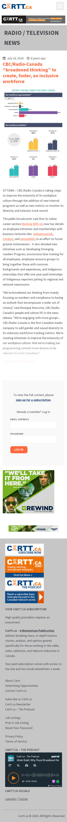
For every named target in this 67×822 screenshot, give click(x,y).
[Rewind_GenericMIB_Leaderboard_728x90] (34, 528)
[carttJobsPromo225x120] (24, 567)
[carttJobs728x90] (33, 19)
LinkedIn (10, 799)
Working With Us (32, 224)
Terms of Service (16, 741)
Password (17, 433)
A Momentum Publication (37, 631)
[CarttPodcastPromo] (24, 584)
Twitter (23, 799)
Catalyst (8, 239)
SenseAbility (28, 239)
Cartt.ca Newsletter (18, 704)
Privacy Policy (14, 736)
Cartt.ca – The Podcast (20, 709)
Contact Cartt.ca (15, 691)
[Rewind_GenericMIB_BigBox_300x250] (28, 491)
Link (50, 234)
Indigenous (40, 234)
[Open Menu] (60, 6)
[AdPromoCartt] (24, 597)
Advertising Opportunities (21, 686)
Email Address (19, 419)
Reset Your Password (18, 728)
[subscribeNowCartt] (24, 549)
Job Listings (13, 718)
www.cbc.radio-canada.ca (19, 361)
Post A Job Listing (17, 723)
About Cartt (12, 681)
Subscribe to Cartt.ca (18, 699)
